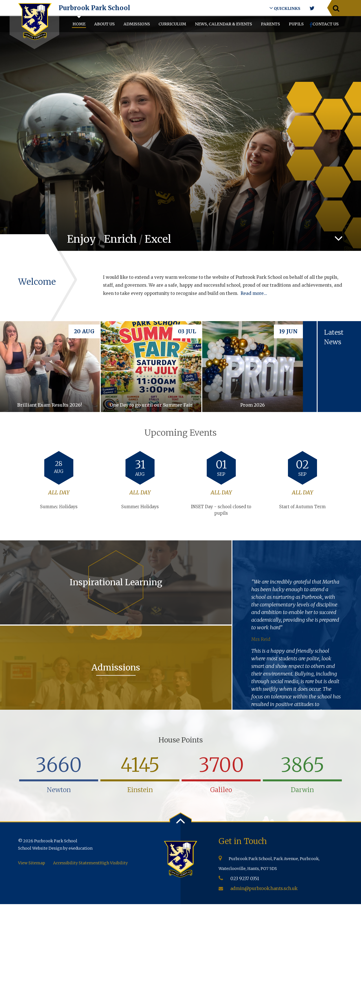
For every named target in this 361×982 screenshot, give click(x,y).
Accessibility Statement (76, 862)
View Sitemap (31, 862)
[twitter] (311, 8)
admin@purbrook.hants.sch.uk (264, 888)
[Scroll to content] (338, 238)
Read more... (254, 293)
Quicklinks (286, 8)
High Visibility (114, 862)
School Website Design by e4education (55, 848)
